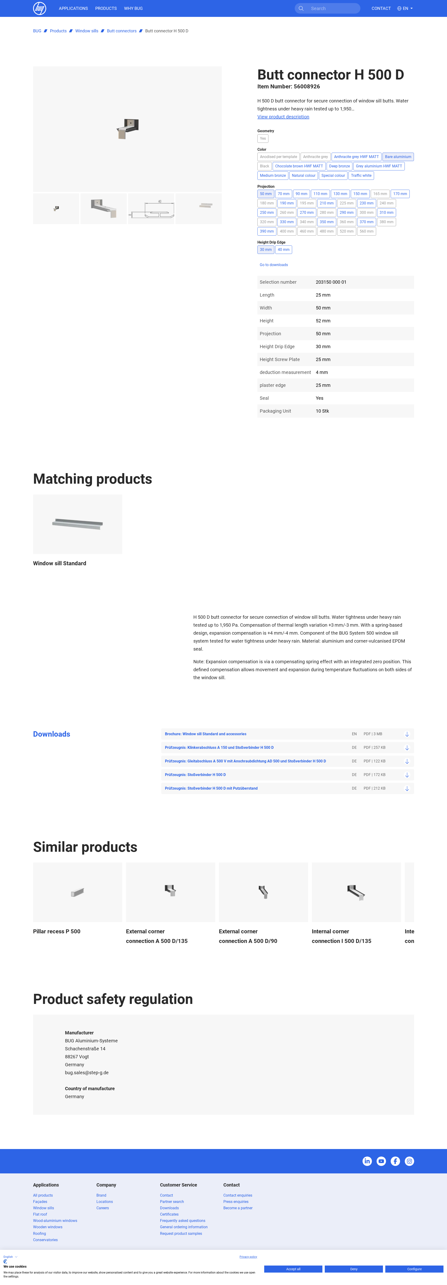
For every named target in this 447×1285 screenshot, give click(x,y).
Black (264, 166)
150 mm (360, 194)
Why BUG (133, 8)
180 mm (267, 203)
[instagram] (409, 1161)
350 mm (327, 222)
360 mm (347, 222)
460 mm (307, 231)
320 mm (267, 222)
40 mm (284, 249)
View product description (283, 117)
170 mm (400, 194)
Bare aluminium (398, 157)
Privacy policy (248, 1257)
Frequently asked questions (182, 1220)
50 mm (266, 194)
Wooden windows (47, 1227)
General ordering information (184, 1227)
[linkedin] (367, 1161)
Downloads (169, 1208)
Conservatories (45, 1240)
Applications (73, 8)
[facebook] (395, 1161)
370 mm (367, 222)
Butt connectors (122, 30)
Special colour (333, 175)
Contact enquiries (237, 1195)
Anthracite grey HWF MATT (356, 157)
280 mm (327, 212)
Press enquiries (235, 1201)
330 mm (287, 222)
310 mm (387, 212)
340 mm (307, 222)
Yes (263, 138)
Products (106, 8)
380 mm (387, 222)
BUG (37, 30)
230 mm (367, 203)
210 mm (327, 203)
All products (43, 1195)
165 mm (380, 194)
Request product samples (181, 1233)
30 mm (266, 249)
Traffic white (361, 175)
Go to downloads (274, 265)
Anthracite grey (315, 157)
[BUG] (39, 8)
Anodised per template (278, 157)
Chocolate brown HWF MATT (299, 166)
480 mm (327, 231)
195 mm (307, 203)
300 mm (367, 212)
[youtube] (381, 1161)
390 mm (267, 231)
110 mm (320, 194)
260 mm (287, 212)
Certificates (169, 1214)
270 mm (307, 212)
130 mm (340, 194)
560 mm (367, 231)
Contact (381, 8)
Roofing (39, 1233)
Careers (102, 1208)
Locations (104, 1201)
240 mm (387, 203)
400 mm (287, 231)
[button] (11, 1256)
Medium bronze (273, 175)
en (405, 8)
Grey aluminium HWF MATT (379, 166)
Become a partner (237, 1208)
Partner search (172, 1201)
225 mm (347, 203)
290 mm (347, 212)
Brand (101, 1195)
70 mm (284, 194)
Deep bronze (339, 166)
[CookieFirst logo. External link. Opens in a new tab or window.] (5, 1261)
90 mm (301, 194)
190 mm (287, 203)
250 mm (267, 212)
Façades (40, 1201)
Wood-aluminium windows (55, 1220)
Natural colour (303, 175)
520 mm (347, 231)
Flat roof (40, 1214)
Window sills (86, 30)
